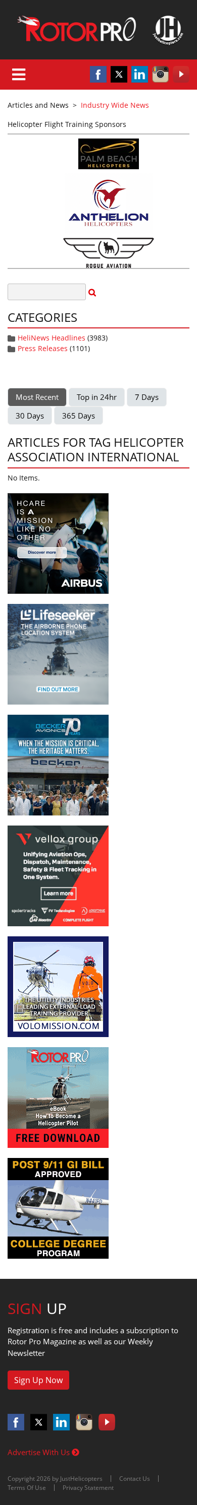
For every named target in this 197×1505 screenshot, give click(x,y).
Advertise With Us (40, 1452)
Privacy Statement (88, 1487)
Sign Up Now (38, 1380)
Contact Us (134, 1478)
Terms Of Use (27, 1487)
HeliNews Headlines (51, 338)
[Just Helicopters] (98, 30)
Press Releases (43, 348)
